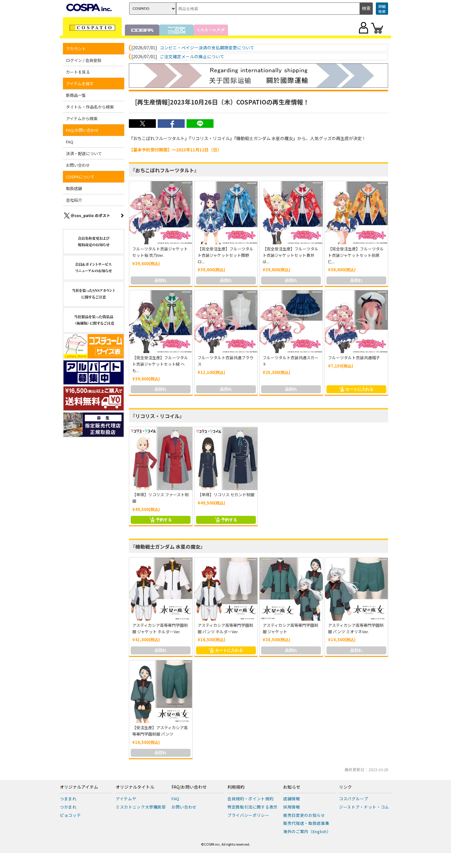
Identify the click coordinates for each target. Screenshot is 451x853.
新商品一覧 (76, 95)
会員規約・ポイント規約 (250, 799)
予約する (164, 519)
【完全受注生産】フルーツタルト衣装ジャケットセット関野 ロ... (225, 255)
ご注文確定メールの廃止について (192, 56)
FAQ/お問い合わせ (189, 787)
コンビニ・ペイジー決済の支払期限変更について (207, 48)
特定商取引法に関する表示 (252, 807)
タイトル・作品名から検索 (90, 107)
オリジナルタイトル (135, 787)
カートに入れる (359, 389)
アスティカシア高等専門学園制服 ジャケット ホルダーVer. (160, 628)
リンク (345, 787)
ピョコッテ (70, 815)
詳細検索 (382, 9)
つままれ (68, 799)
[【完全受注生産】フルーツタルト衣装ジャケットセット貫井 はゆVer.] (291, 212)
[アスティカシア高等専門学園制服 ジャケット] (291, 589)
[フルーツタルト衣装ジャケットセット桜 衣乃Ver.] (160, 212)
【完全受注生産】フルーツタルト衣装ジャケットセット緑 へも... (160, 364)
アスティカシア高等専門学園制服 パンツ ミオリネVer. (356, 628)
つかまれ (68, 807)
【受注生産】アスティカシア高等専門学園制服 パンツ (160, 731)
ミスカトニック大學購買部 (141, 807)
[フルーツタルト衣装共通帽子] (356, 321)
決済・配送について (84, 153)
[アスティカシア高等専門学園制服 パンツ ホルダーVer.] (226, 589)
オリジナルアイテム (79, 787)
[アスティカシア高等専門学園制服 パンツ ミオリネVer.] (356, 589)
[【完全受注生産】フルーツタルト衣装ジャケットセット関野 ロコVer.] (226, 212)
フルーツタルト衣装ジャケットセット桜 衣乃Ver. (160, 252)
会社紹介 (74, 200)
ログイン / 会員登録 (83, 60)
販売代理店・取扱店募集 (306, 823)
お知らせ (291, 787)
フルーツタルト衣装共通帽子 (354, 357)
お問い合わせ (78, 165)
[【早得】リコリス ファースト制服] (160, 458)
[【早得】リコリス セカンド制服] (226, 458)
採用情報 (291, 807)
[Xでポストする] (142, 126)
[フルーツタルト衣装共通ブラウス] (226, 321)
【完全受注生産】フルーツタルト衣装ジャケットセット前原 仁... (356, 255)
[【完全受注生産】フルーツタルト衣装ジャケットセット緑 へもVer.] (160, 321)
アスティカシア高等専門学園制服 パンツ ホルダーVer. (225, 628)
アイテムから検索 (82, 118)
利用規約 (236, 787)
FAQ (69, 142)
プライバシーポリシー (248, 815)
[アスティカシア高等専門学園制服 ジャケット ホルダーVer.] (160, 589)
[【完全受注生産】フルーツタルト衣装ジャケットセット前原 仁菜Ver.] (356, 212)
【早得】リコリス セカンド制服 (226, 494)
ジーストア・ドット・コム (364, 807)
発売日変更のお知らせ (304, 815)
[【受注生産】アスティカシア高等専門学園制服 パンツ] (160, 691)
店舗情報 (291, 799)
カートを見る (78, 72)
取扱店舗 (74, 188)
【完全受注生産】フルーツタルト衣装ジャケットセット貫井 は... (290, 255)
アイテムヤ (126, 799)
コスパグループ (353, 799)
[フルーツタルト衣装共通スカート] (291, 321)
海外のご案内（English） (307, 831)
